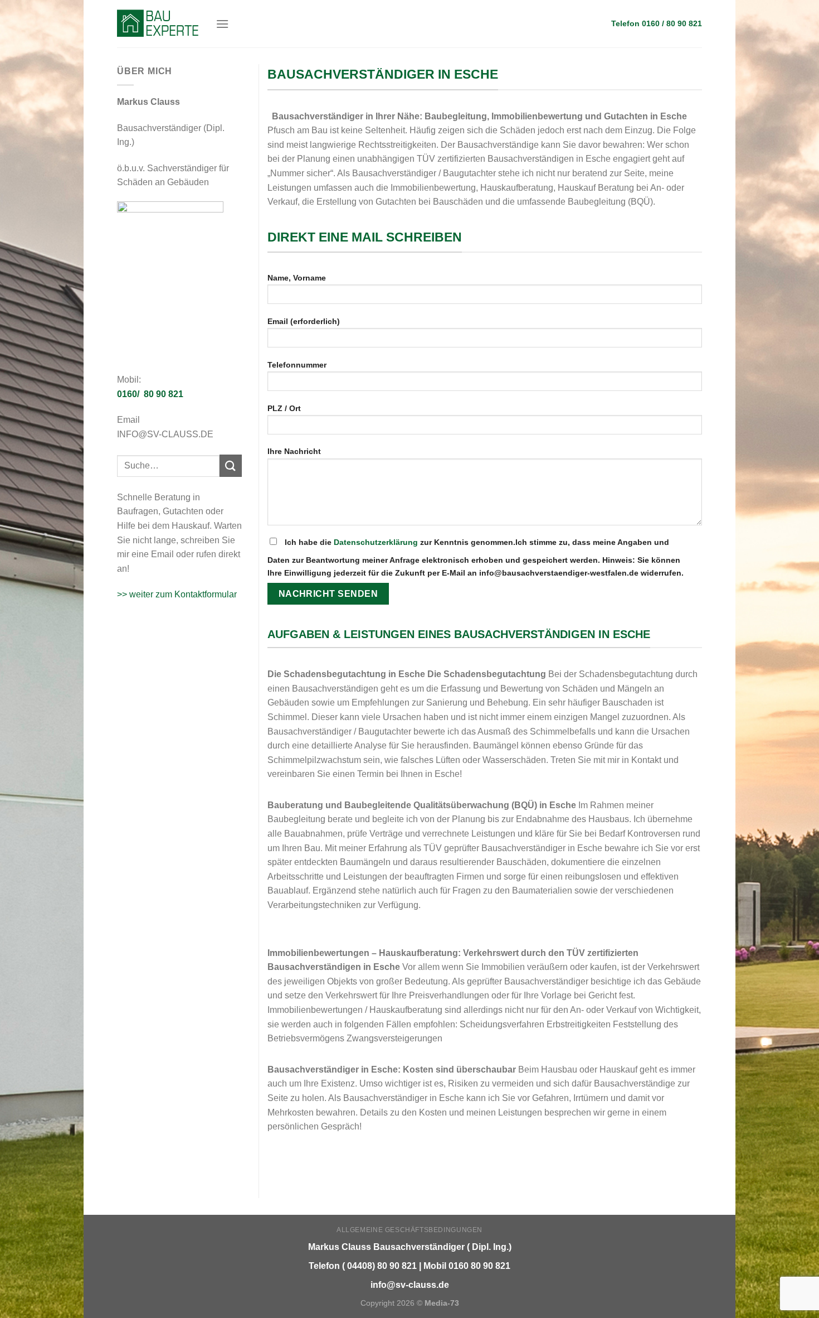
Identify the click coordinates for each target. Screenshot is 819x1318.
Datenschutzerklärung (376, 542)
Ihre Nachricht (294, 451)
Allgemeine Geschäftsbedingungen (409, 1230)
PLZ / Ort (284, 408)
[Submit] (231, 465)
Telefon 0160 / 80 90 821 (656, 24)
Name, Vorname (296, 277)
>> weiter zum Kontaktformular (177, 594)
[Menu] (222, 23)
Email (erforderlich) (303, 321)
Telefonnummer (296, 364)
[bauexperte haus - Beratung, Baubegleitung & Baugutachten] (158, 23)
